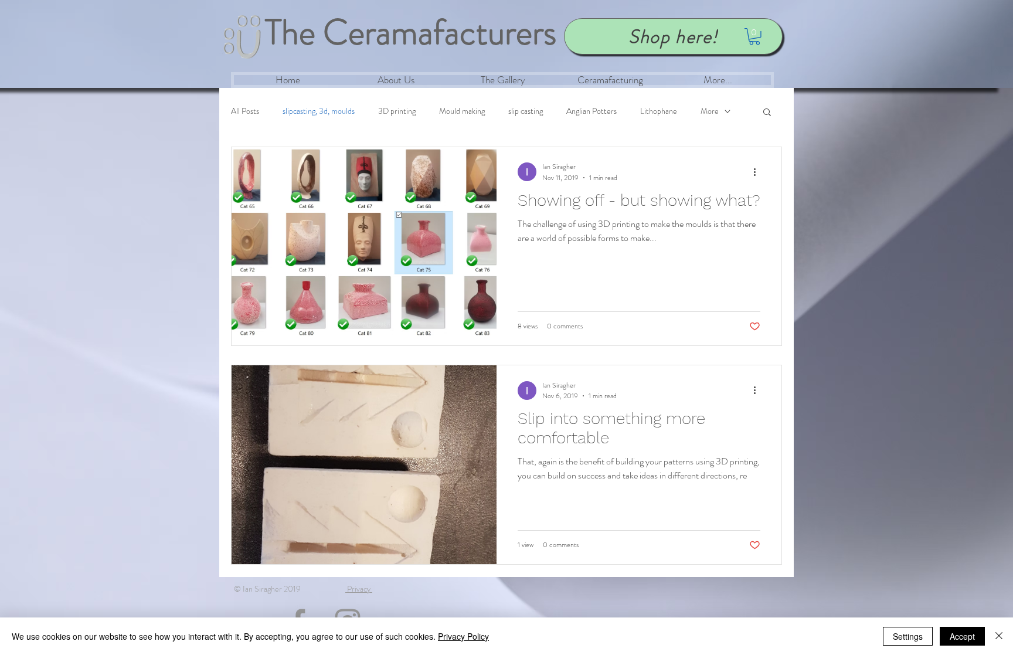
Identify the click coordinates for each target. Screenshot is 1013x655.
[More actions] (759, 172)
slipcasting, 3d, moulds (319, 111)
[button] (754, 36)
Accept (962, 636)
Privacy (358, 589)
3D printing (397, 111)
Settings (908, 636)
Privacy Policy (463, 636)
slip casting (525, 111)
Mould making (462, 111)
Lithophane (658, 111)
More (710, 111)
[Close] (999, 636)
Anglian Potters (591, 111)
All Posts (245, 111)
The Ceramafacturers (410, 32)
